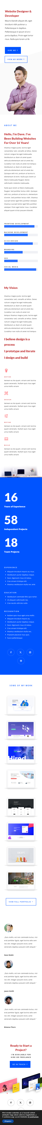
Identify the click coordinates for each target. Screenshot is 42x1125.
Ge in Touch (19, 1064)
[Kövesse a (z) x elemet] (20, 652)
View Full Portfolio (20, 902)
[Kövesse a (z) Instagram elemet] (30, 652)
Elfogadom (8, 1121)
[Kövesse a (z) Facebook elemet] (11, 652)
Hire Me (12, 50)
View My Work (15, 59)
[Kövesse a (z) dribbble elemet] (21, 660)
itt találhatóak (33, 1117)
